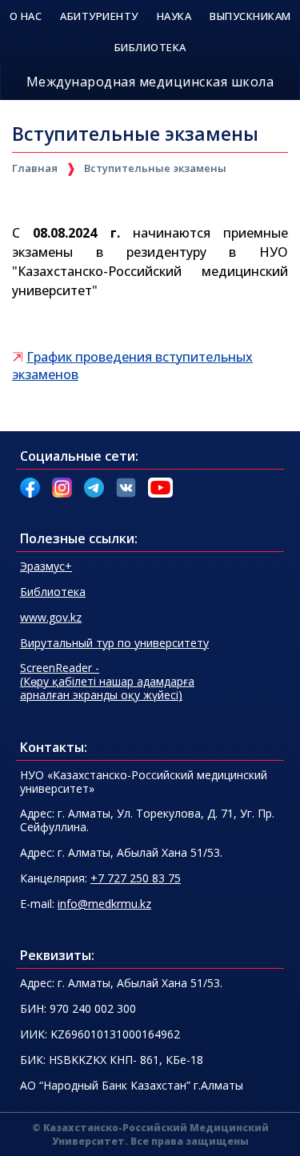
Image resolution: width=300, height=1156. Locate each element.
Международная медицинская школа (150, 81)
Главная (35, 168)
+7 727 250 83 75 (135, 878)
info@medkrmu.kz (104, 903)
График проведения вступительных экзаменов (132, 365)
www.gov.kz (51, 617)
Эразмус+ (46, 566)
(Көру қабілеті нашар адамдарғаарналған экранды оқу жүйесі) (107, 681)
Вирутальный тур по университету (114, 642)
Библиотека (53, 591)
